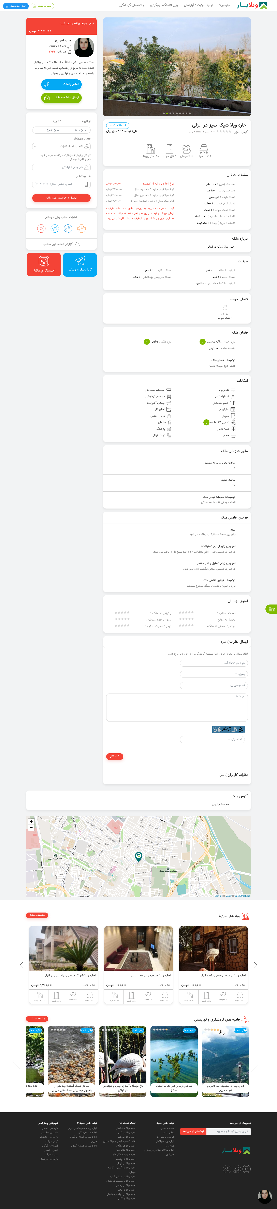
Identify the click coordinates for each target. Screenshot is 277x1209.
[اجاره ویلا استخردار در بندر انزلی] (213, 948)
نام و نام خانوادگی (80, 159)
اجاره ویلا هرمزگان (125, 1146)
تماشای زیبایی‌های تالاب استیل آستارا (225, 1088)
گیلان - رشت (51, 1141)
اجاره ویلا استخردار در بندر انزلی (226, 975)
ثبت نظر (114, 756)
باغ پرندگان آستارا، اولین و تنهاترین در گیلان (174, 1088)
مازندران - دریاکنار (49, 1159)
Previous (246, 965)
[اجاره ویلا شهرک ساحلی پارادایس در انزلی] (138, 948)
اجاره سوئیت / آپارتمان (198, 5)
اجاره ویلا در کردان (125, 1164)
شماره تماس (83, 176)
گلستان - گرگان (50, 1146)
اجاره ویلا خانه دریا (125, 1150)
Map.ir (228, 895)
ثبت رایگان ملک (18, 6)
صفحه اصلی (167, 1128)
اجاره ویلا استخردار (125, 1128)
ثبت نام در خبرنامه (193, 1131)
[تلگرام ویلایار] (227, 1169)
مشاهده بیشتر (37, 915)
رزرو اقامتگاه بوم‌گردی (164, 5)
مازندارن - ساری (50, 1128)
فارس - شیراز (51, 1150)
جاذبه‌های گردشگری (131, 5)
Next (23, 1061)
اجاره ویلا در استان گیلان (122, 1177)
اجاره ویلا (225, 5)
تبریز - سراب (51, 1155)
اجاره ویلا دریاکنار (165, 1141)
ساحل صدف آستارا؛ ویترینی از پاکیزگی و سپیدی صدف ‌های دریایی (123, 1088)
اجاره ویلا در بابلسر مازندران (120, 1194)
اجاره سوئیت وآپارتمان (124, 1155)
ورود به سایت (44, 6)
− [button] (31, 827)
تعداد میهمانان (82, 139)
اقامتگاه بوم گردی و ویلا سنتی (119, 1141)
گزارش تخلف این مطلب (58, 244)
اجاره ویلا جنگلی (126, 1199)
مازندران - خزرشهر (49, 1137)
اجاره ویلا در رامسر (125, 1185)
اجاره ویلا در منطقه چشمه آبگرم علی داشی (71, 1088)
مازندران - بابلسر (49, 1133)
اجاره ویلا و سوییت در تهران (120, 1181)
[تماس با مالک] (265, 1197)
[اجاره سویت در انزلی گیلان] (63, 948)
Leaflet (218, 895)
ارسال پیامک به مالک (67, 98)
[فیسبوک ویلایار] (237, 1169)
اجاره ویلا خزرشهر (126, 1137)
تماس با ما (168, 1133)
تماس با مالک (71, 84)
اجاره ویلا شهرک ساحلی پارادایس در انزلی (145, 975)
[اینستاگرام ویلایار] (246, 1169)
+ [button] (31, 821)
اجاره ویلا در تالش (126, 1190)
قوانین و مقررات (165, 1137)
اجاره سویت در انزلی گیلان (79, 975)
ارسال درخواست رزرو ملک (61, 198)
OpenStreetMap (242, 895)
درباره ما (169, 1146)
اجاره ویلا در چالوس (125, 1159)
